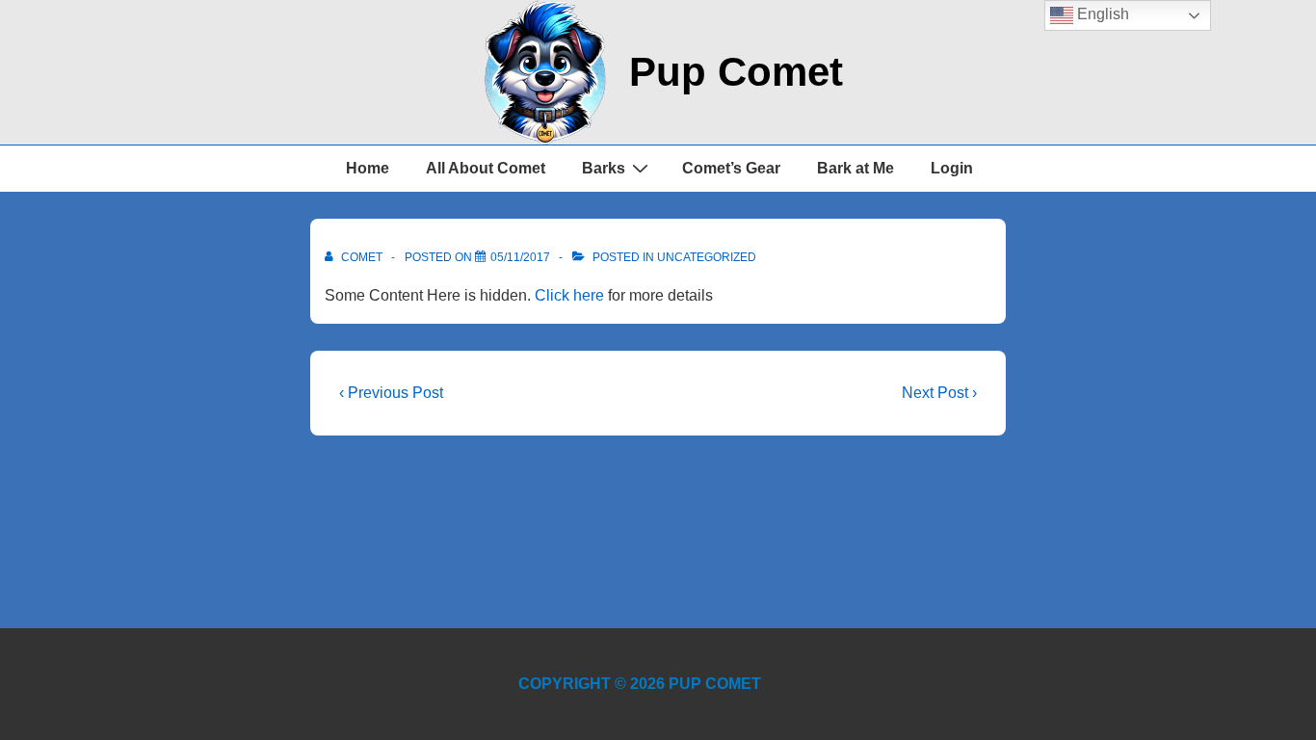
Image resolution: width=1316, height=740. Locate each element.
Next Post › (939, 392)
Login (952, 168)
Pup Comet (736, 71)
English (1101, 14)
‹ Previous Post (391, 392)
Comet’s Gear (731, 168)
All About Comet (485, 168)
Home (367, 168)
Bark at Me (855, 168)
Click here (569, 295)
